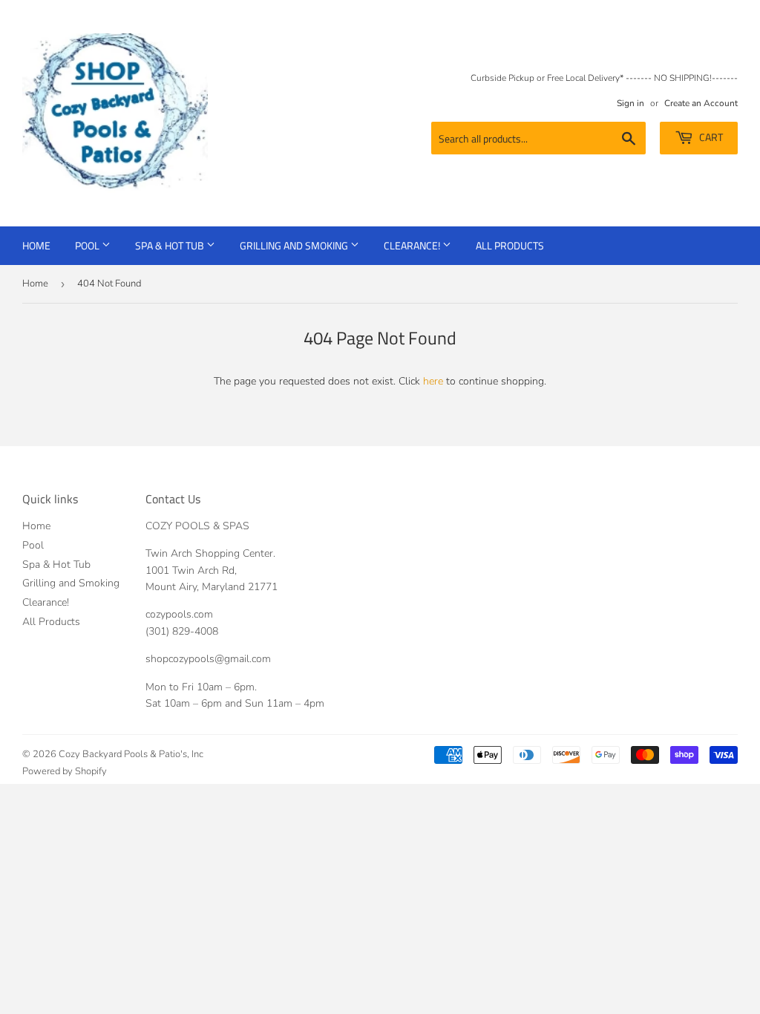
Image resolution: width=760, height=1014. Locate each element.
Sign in (630, 103)
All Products (510, 245)
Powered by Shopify (64, 771)
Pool (88, 245)
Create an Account (701, 103)
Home (36, 245)
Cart (710, 137)
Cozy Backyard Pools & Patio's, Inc (131, 754)
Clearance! (413, 245)
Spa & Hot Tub (170, 245)
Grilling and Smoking (295, 245)
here (433, 381)
